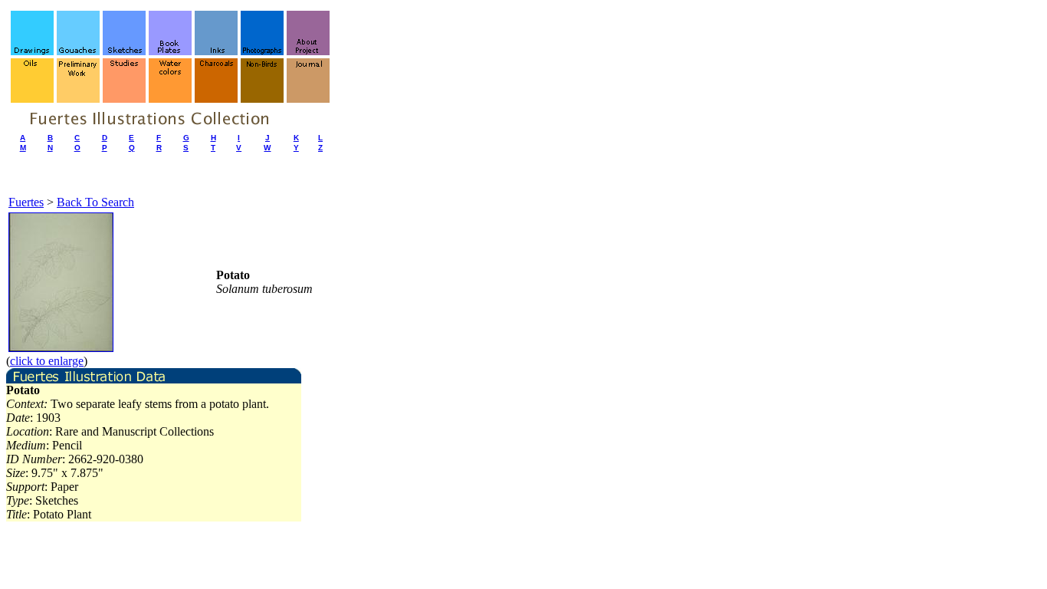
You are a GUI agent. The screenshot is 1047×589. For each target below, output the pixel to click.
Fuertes (26, 202)
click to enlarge (47, 360)
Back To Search (95, 202)
